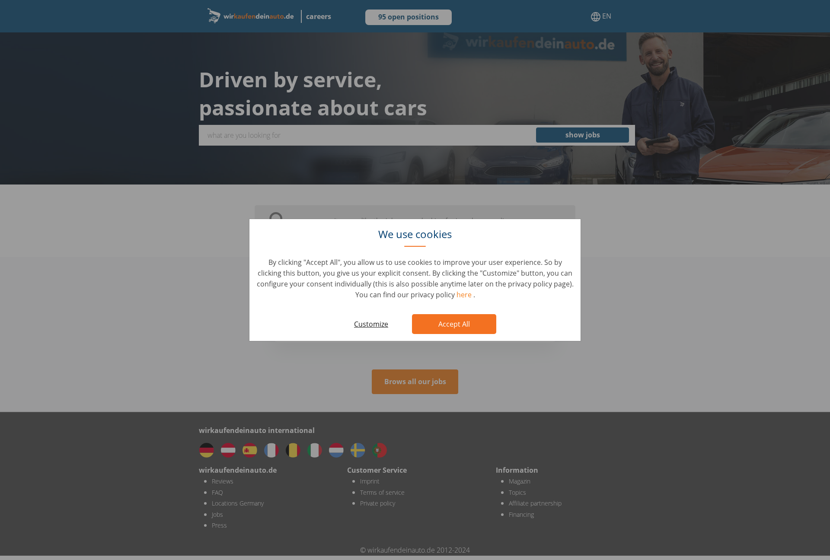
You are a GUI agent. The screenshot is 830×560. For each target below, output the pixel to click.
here (464, 294)
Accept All (454, 324)
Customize (371, 324)
